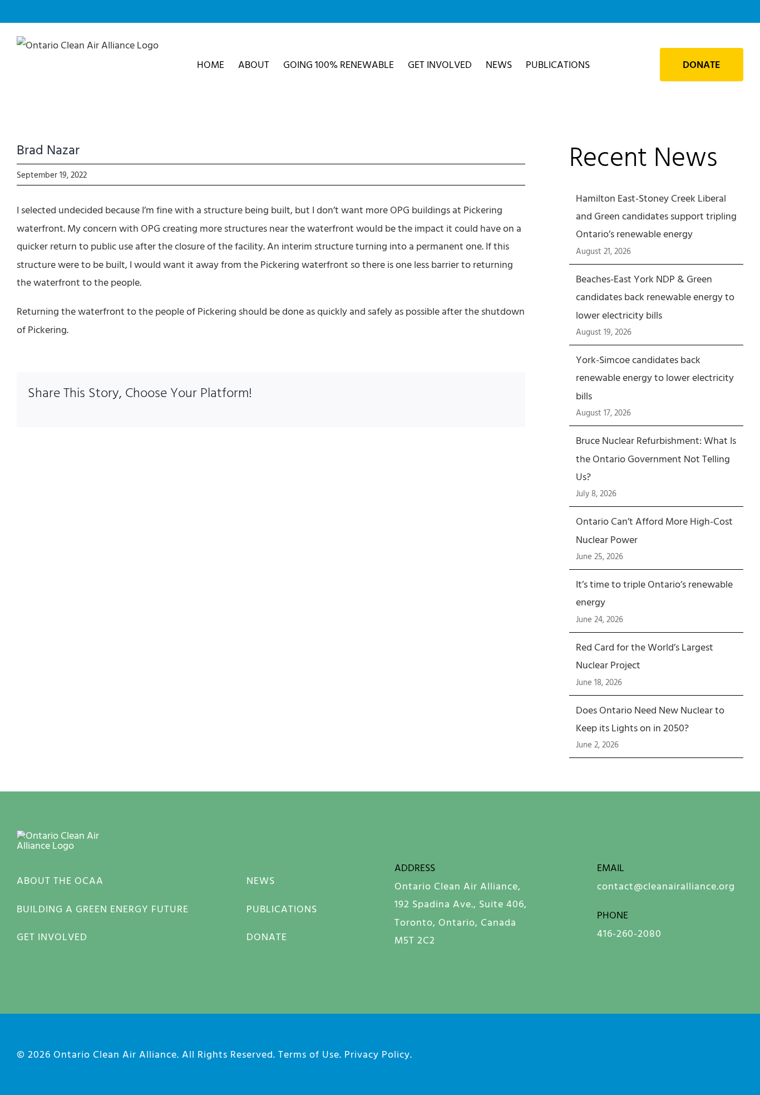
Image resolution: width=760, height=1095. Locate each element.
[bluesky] (623, 1052)
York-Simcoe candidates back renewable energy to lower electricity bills (655, 377)
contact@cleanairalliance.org (666, 885)
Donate (701, 65)
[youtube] (661, 1052)
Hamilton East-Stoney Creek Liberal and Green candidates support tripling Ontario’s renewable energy (656, 216)
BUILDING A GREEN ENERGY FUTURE (103, 908)
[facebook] (546, 1052)
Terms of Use (308, 1054)
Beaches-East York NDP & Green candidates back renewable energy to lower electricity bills (655, 296)
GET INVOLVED (52, 936)
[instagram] (584, 1052)
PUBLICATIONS (281, 908)
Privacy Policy (377, 1054)
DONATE (266, 936)
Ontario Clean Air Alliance (115, 1054)
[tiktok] (738, 1052)
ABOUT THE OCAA (60, 880)
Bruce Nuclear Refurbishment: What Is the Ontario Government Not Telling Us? (656, 458)
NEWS (260, 880)
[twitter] (699, 1052)
